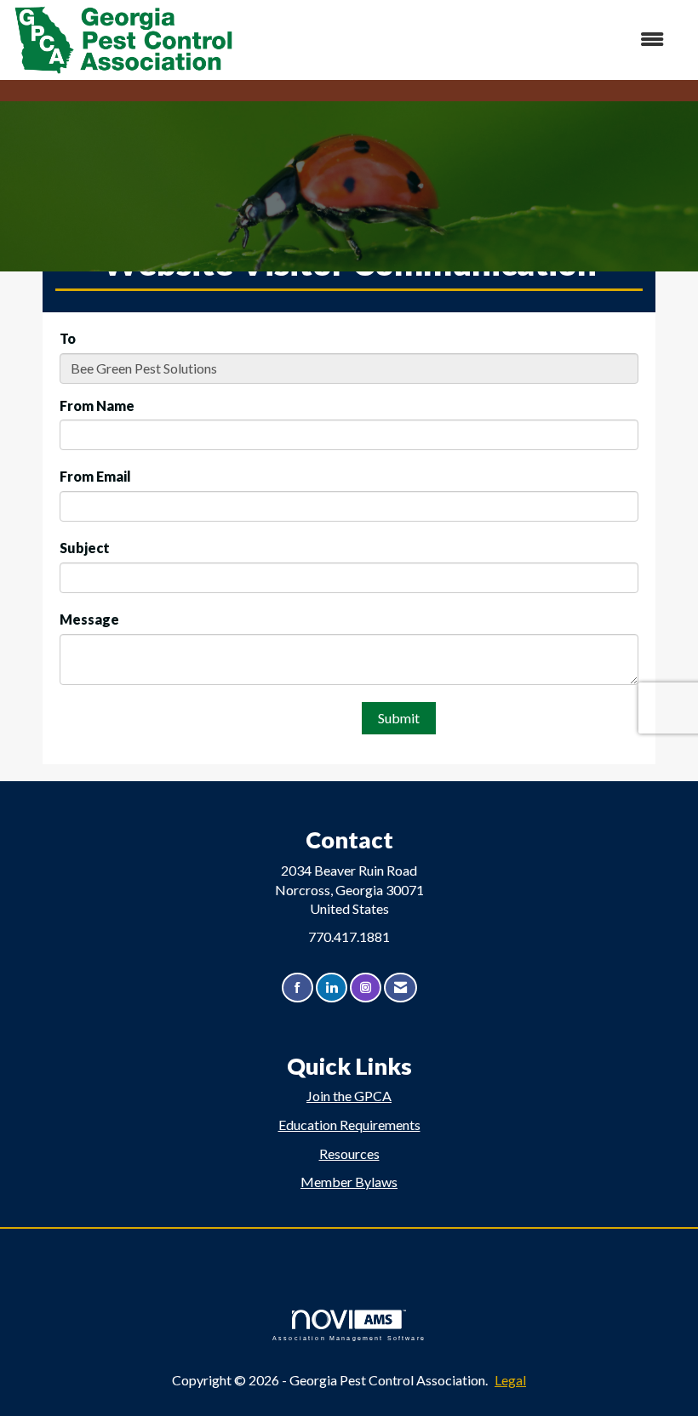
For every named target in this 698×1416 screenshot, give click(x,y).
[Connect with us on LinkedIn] (331, 987)
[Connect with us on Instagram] (365, 987)
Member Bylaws (349, 1181)
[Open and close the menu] (457, 39)
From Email (95, 476)
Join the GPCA (349, 1096)
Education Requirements (349, 1124)
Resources (349, 1153)
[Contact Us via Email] (400, 987)
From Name (97, 405)
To (68, 338)
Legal (510, 1380)
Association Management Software (349, 1337)
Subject (85, 548)
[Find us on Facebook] (297, 987)
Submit (399, 718)
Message (89, 619)
